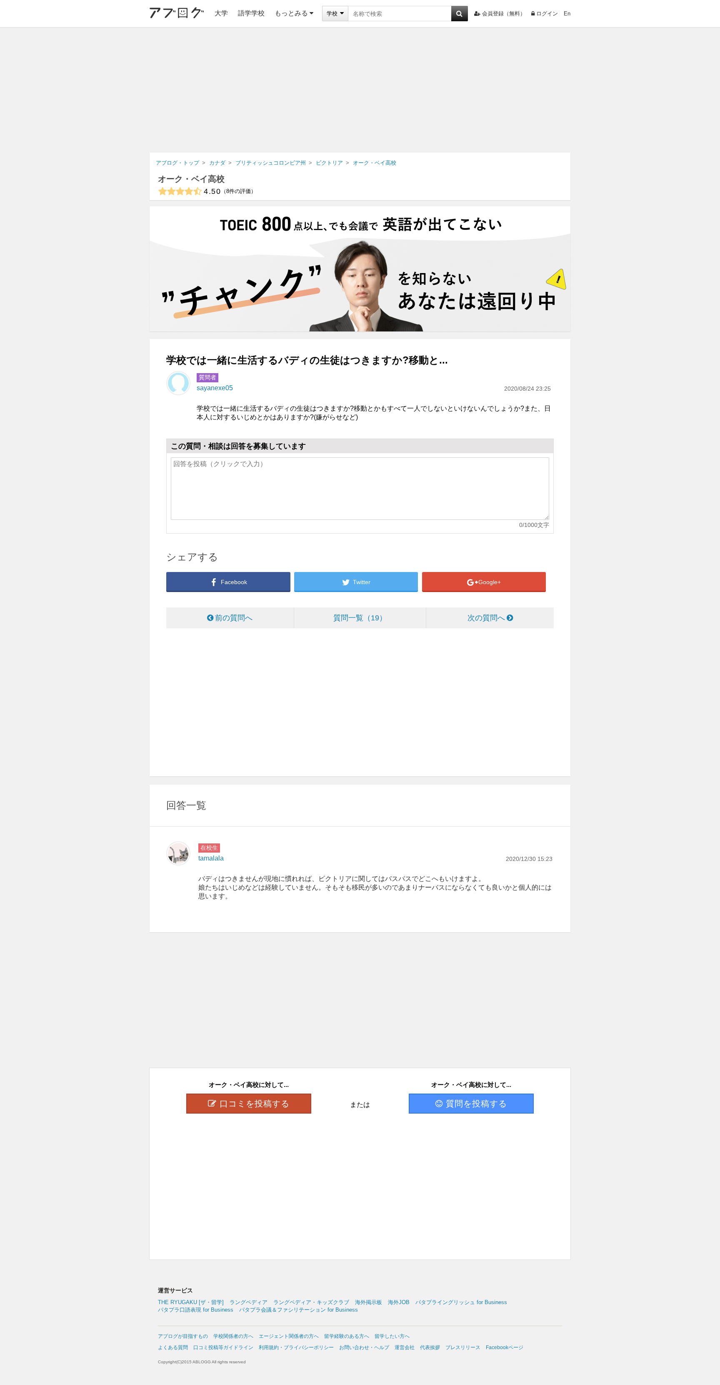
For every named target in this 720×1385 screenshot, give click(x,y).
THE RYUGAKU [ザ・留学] (191, 1302)
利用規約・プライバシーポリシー (296, 1347)
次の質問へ (486, 618)
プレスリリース (462, 1347)
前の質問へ (233, 618)
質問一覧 (356, 618)
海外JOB (399, 1302)
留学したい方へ (392, 1336)
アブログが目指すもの (183, 1336)
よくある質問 (173, 1347)
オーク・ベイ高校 (191, 178)
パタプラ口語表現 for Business (195, 1310)
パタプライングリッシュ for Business (461, 1302)
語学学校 (251, 13)
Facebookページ (504, 1347)
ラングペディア (249, 1302)
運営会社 (405, 1347)
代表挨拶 (430, 1347)
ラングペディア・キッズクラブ (311, 1302)
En (567, 13)
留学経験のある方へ (346, 1336)
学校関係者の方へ (233, 1336)
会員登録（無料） (503, 13)
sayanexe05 (215, 387)
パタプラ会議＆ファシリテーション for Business (298, 1310)
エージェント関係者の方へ (289, 1336)
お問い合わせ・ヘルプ (364, 1347)
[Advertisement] (360, 90)
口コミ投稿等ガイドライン (223, 1347)
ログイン (547, 13)
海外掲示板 (368, 1302)
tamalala (211, 858)
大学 (221, 13)
